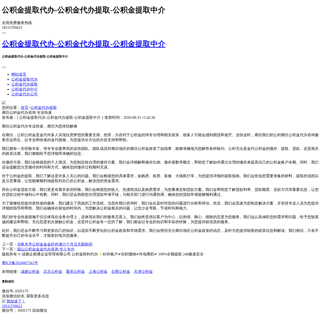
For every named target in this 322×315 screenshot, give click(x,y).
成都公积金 (30, 272)
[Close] (4, 67)
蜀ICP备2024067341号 (20, 263)
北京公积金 (52, 272)
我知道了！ (16, 301)
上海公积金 (98, 272)
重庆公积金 (75, 272)
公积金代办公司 (24, 94)
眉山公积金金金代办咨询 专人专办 (45, 249)
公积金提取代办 (24, 79)
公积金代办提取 (24, 84)
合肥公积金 (120, 272)
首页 (24, 108)
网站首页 (18, 74)
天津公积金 (143, 272)
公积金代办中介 (24, 89)
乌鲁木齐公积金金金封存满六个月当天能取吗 (54, 244)
